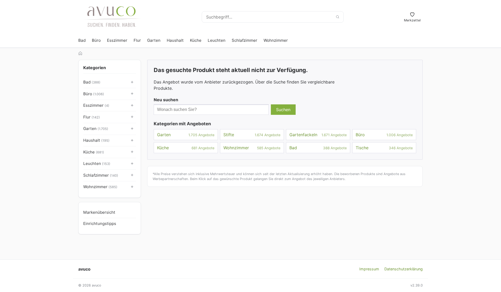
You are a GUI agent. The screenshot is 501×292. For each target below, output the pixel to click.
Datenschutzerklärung (403, 269)
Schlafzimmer (244, 40)
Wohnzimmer (276, 40)
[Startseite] (80, 53)
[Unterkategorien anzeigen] (132, 82)
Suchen (283, 109)
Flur (137, 40)
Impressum (369, 269)
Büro (96, 40)
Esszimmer (117, 40)
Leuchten (216, 40)
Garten (153, 40)
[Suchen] (337, 17)
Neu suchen (166, 99)
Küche (195, 40)
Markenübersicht (99, 212)
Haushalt (175, 40)
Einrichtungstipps (99, 223)
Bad (82, 40)
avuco (84, 269)
